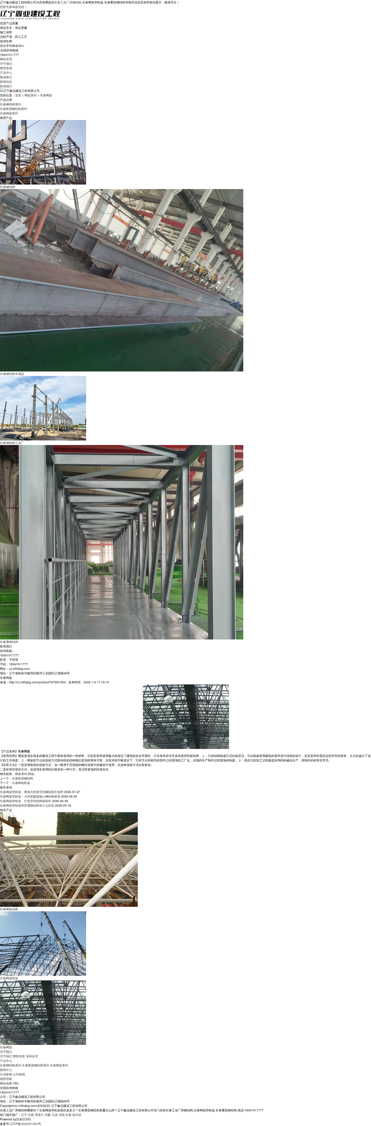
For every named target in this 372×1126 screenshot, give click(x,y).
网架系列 (31, 95)
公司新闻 (19, 1074)
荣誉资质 (6, 68)
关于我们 (6, 63)
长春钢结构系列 (10, 104)
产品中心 (6, 72)
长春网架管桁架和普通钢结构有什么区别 (27, 805)
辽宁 (24, 1114)
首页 (18, 95)
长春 (68, 1114)
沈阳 (62, 1114)
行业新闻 (6, 1074)
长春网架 (46, 95)
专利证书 (32, 1056)
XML (16, 1083)
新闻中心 (6, 1069)
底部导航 (6, 1079)
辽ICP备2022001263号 (25, 1123)
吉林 (31, 1114)
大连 (55, 1114)
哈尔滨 (76, 1114)
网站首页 (6, 59)
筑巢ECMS (23, 1119)
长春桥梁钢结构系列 (13, 108)
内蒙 (48, 1114)
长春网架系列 (9, 113)
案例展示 (6, 77)
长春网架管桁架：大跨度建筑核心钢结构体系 (30, 796)
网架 (31, 774)
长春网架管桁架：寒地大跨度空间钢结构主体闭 (31, 792)
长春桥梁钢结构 (22, 778)
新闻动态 (6, 81)
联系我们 (6, 86)
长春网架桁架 (21, 783)
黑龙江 (39, 1114)
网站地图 (6, 1083)
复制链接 (43, 1105)
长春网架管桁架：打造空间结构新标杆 (25, 801)
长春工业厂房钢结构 (67, 2)
